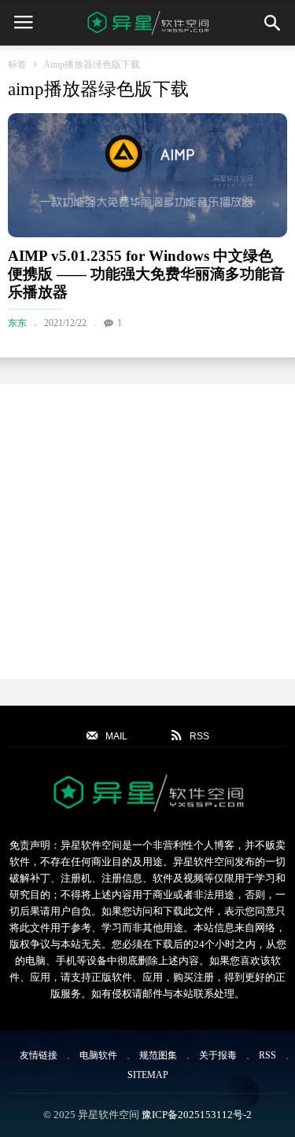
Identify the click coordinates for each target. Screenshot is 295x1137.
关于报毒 (218, 1055)
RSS (267, 1055)
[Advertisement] (147, 531)
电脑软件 (98, 1055)
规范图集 (158, 1055)
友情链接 (38, 1055)
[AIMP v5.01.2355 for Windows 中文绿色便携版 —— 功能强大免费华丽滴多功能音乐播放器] (147, 175)
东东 (17, 322)
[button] (272, 23)
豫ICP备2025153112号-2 (197, 1114)
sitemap (147, 1074)
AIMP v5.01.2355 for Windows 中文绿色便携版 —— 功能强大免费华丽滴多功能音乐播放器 (146, 274)
